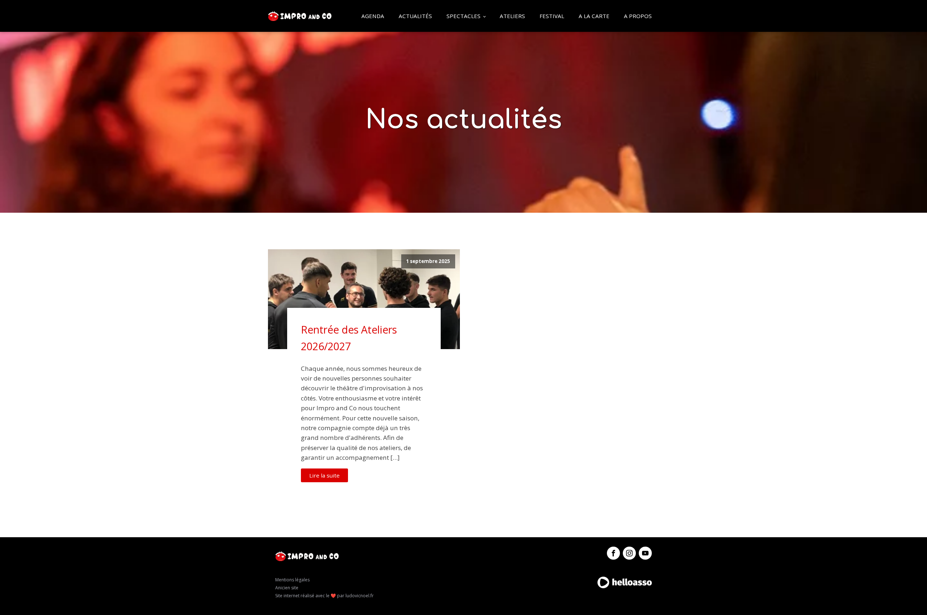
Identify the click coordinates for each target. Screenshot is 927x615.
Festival (552, 16)
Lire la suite (324, 475)
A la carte (594, 16)
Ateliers (512, 16)
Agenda (372, 16)
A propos (638, 16)
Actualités (415, 16)
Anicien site (286, 588)
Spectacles (463, 16)
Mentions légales (292, 580)
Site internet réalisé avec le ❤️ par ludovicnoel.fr (324, 596)
